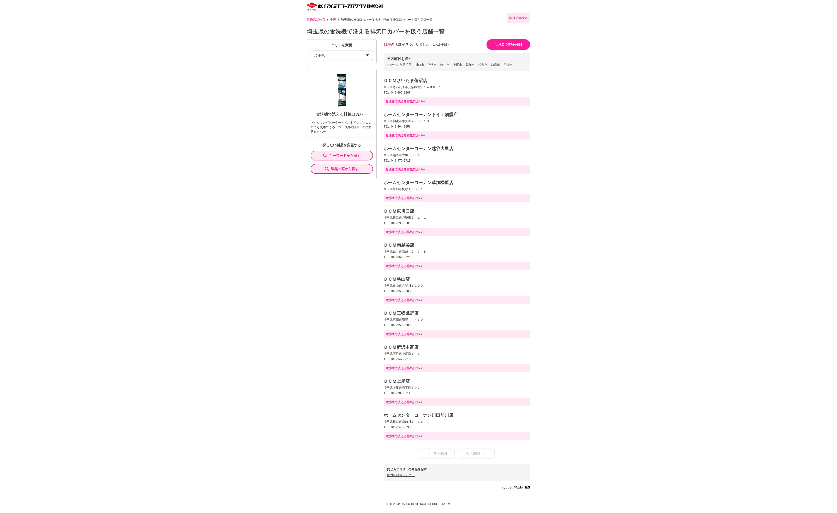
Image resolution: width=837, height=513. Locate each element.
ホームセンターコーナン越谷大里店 (418, 148)
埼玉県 (319, 55)
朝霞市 (495, 64)
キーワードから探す (345, 155)
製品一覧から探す (345, 169)
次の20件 (473, 453)
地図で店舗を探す (510, 44)
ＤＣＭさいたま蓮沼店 (405, 80)
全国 (333, 19)
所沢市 (432, 64)
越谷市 (482, 64)
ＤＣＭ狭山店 (397, 279)
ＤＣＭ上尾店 (397, 381)
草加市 (470, 64)
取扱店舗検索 (316, 19)
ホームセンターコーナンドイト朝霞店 (421, 114)
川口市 (419, 64)
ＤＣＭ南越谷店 (399, 245)
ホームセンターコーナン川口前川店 (418, 415)
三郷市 (508, 64)
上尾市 (457, 64)
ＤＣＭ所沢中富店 (401, 347)
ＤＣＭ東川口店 (399, 211)
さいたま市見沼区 (399, 64)
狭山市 (444, 64)
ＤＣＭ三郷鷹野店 (401, 313)
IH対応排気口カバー (401, 475)
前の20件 (440, 453)
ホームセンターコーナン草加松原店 (418, 182)
